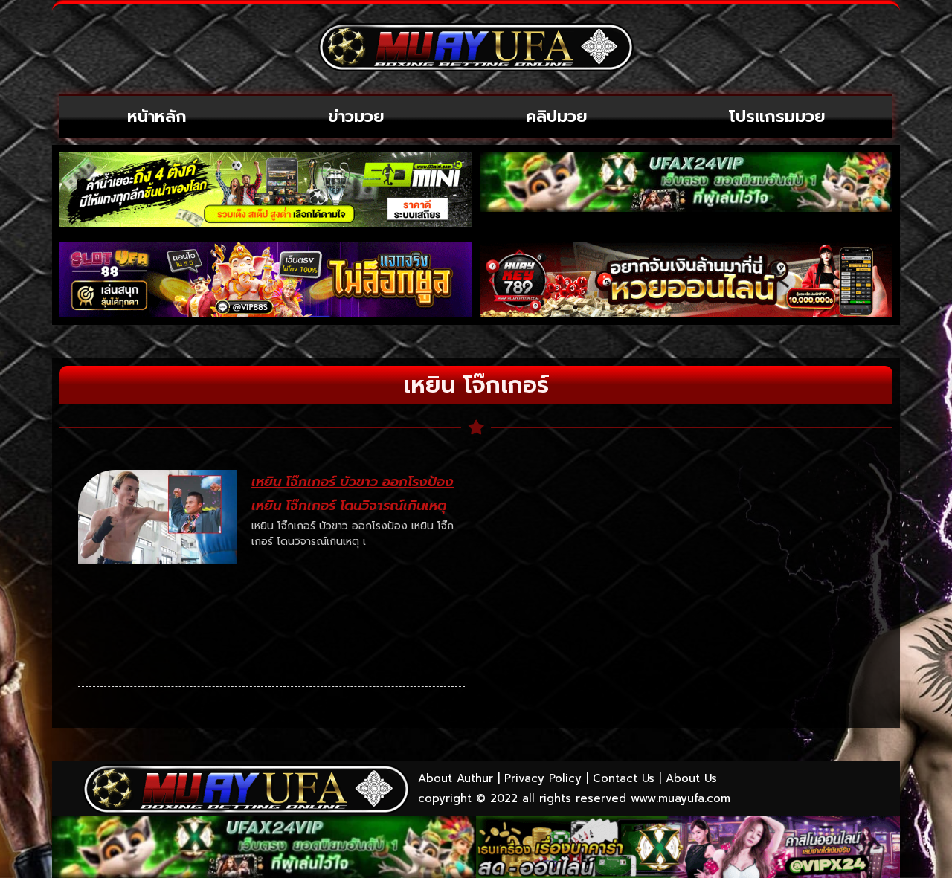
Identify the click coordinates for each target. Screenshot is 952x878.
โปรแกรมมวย (777, 116)
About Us (691, 778)
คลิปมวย (557, 116)
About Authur (455, 778)
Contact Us (623, 778)
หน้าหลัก (157, 116)
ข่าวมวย (356, 116)
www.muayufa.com (680, 798)
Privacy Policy (543, 778)
